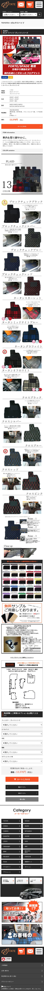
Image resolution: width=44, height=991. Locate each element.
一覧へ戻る (22, 799)
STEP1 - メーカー (7, 12)
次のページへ (22, 793)
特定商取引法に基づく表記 (8, 976)
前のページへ (22, 787)
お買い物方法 (5, 970)
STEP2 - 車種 (23, 12)
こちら (39, 988)
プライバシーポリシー (7, 981)
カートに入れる (22, 126)
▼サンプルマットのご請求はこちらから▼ (22, 657)
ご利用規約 (4, 965)
